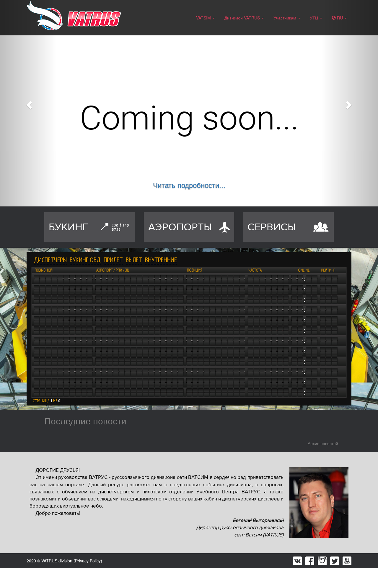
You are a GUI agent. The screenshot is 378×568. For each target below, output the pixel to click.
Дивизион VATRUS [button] (242, 18)
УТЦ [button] (314, 18)
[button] (28, 103)
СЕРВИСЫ (271, 227)
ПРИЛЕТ (113, 259)
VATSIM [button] (204, 18)
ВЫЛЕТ (134, 259)
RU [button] (340, 18)
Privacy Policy (88, 561)
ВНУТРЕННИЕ (161, 259)
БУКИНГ (68, 227)
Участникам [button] (285, 18)
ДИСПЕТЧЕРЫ (50, 259)
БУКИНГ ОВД (85, 259)
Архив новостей (323, 443)
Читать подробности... (189, 185)
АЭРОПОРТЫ (180, 227)
